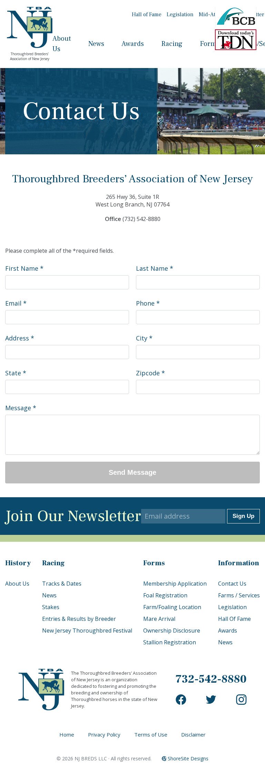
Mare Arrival (159, 619)
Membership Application (175, 583)
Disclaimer (193, 734)
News (96, 43)
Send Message (132, 472)
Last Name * (154, 268)
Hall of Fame (146, 14)
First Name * (24, 268)
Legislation (180, 14)
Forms (210, 43)
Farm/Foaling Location (172, 607)
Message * (20, 408)
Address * (19, 338)
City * (144, 338)
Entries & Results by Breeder (79, 619)
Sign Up (243, 516)
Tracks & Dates (61, 583)
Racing (172, 43)
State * (15, 373)
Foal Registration (165, 595)
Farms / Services (239, 595)
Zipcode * (150, 373)
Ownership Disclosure (171, 630)
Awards (132, 43)
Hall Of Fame (234, 619)
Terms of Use (150, 734)
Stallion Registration (169, 642)
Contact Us (232, 583)
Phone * (148, 303)
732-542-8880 (211, 679)
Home (66, 734)
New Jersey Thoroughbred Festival (87, 630)
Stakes (50, 607)
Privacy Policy (104, 734)
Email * (16, 303)
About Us (17, 583)
